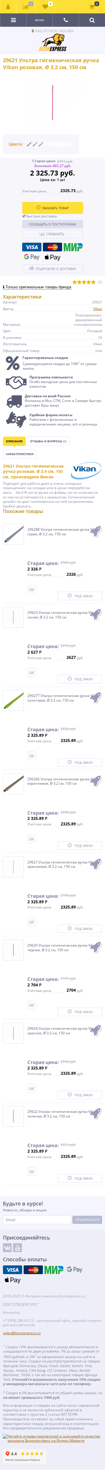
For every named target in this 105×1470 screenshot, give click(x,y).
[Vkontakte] (7, 1247)
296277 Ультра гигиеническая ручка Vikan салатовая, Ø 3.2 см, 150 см (63, 697)
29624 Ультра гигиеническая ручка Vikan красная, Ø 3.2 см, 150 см (62, 1030)
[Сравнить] (31, 589)
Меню (39, 20)
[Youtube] (17, 1247)
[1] (74, 282)
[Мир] (73, 247)
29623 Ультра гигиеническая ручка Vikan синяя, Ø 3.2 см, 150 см (62, 614)
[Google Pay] (31, 257)
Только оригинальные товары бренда (37, 287)
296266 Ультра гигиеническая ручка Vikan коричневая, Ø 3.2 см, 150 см (63, 781)
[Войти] (8, 6)
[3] (84, 282)
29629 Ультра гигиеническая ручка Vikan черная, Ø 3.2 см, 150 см (62, 947)
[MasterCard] (52, 247)
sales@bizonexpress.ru (22, 1332)
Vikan (97, 308)
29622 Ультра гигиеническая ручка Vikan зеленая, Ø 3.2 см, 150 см (62, 1113)
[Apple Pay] (52, 257)
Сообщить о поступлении (52, 224)
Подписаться (87, 1219)
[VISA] (31, 247)
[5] (93, 282)
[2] (79, 282)
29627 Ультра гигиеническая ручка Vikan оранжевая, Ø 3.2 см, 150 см (62, 864)
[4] (88, 282)
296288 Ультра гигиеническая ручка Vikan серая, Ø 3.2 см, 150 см (63, 531)
